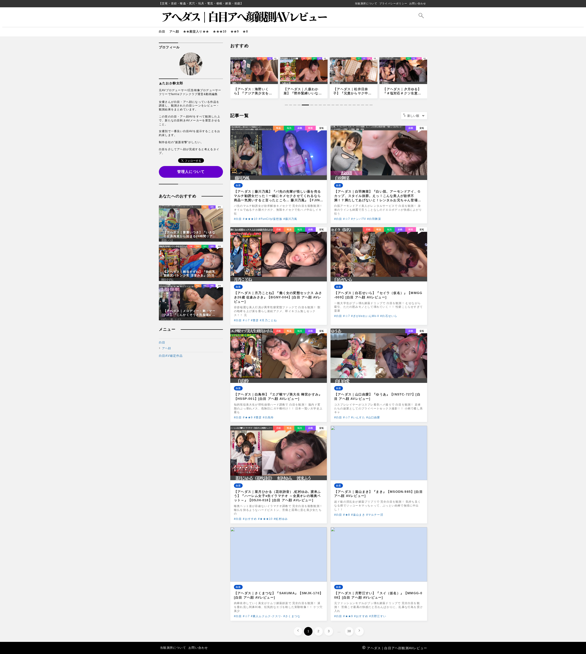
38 (349, 631)
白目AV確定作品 (171, 355)
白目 (162, 342)
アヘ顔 (166, 348)
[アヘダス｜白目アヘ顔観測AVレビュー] (245, 17)
